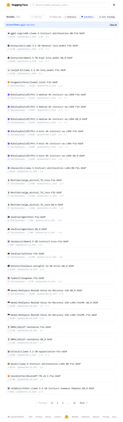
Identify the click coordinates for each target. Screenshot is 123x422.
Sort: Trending (108, 16)
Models (75, 416)
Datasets (86, 416)
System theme (17, 416)
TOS (30, 416)
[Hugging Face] (66, 417)
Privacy (39, 416)
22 (74, 402)
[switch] (50, 17)
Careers (57, 416)
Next (82, 402)
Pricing (106, 416)
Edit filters (88, 16)
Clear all (113, 24)
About (48, 416)
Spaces (96, 416)
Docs (114, 416)
